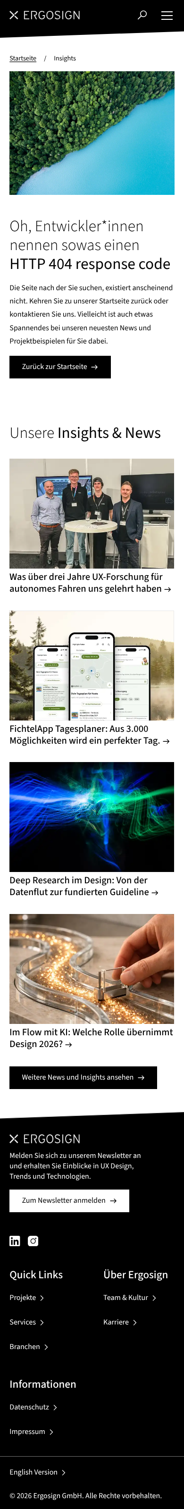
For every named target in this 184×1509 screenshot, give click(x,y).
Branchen (24, 1347)
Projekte (22, 1298)
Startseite (22, 58)
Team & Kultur (125, 1298)
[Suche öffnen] (142, 14)
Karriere (116, 1322)
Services (22, 1322)
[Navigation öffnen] (167, 15)
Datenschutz (29, 1407)
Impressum (27, 1432)
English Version (33, 1472)
